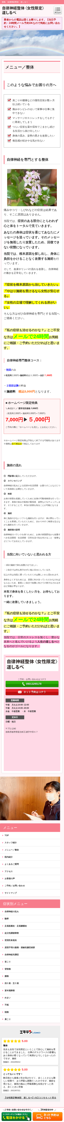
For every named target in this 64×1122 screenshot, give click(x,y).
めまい (8, 997)
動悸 (7, 918)
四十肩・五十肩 (12, 983)
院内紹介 (9, 857)
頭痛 (7, 1012)
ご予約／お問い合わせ (15, 885)
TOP (7, 835)
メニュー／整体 (12, 850)
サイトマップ (11, 893)
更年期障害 (10, 990)
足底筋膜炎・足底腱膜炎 (16, 926)
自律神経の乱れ (12, 911)
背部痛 (8, 969)
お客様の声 (10, 878)
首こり (8, 962)
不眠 (7, 1005)
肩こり (8, 1019)
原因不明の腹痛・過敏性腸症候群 (20, 947)
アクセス (9, 871)
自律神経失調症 (12, 954)
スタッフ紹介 (11, 842)
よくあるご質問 (12, 864)
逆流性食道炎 (11, 940)
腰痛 (7, 976)
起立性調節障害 (12, 933)
